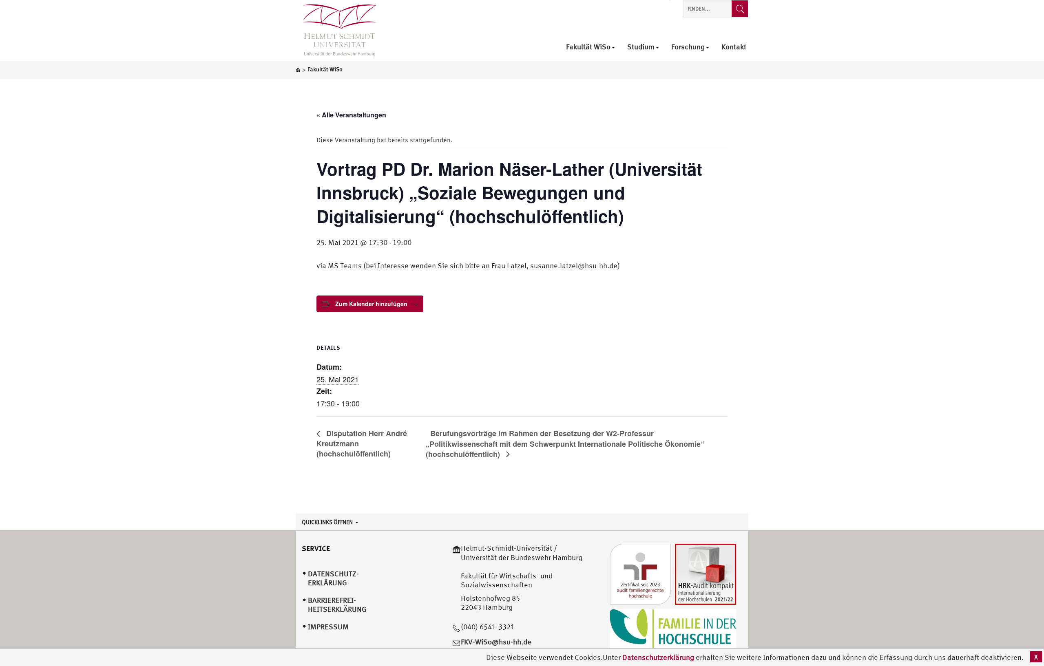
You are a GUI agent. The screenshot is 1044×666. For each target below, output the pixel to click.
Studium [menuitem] (641, 47)
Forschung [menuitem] (688, 47)
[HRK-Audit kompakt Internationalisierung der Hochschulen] (705, 573)
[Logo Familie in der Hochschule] (673, 628)
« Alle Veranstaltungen (351, 114)
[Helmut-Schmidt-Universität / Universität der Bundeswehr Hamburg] (336, 30)
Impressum (328, 626)
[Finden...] (740, 8)
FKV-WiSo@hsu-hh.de (496, 641)
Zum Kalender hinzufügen (371, 304)
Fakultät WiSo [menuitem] (588, 47)
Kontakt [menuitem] (733, 47)
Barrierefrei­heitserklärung (337, 605)
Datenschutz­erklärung (333, 578)
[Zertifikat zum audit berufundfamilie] (640, 573)
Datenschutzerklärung (658, 657)
